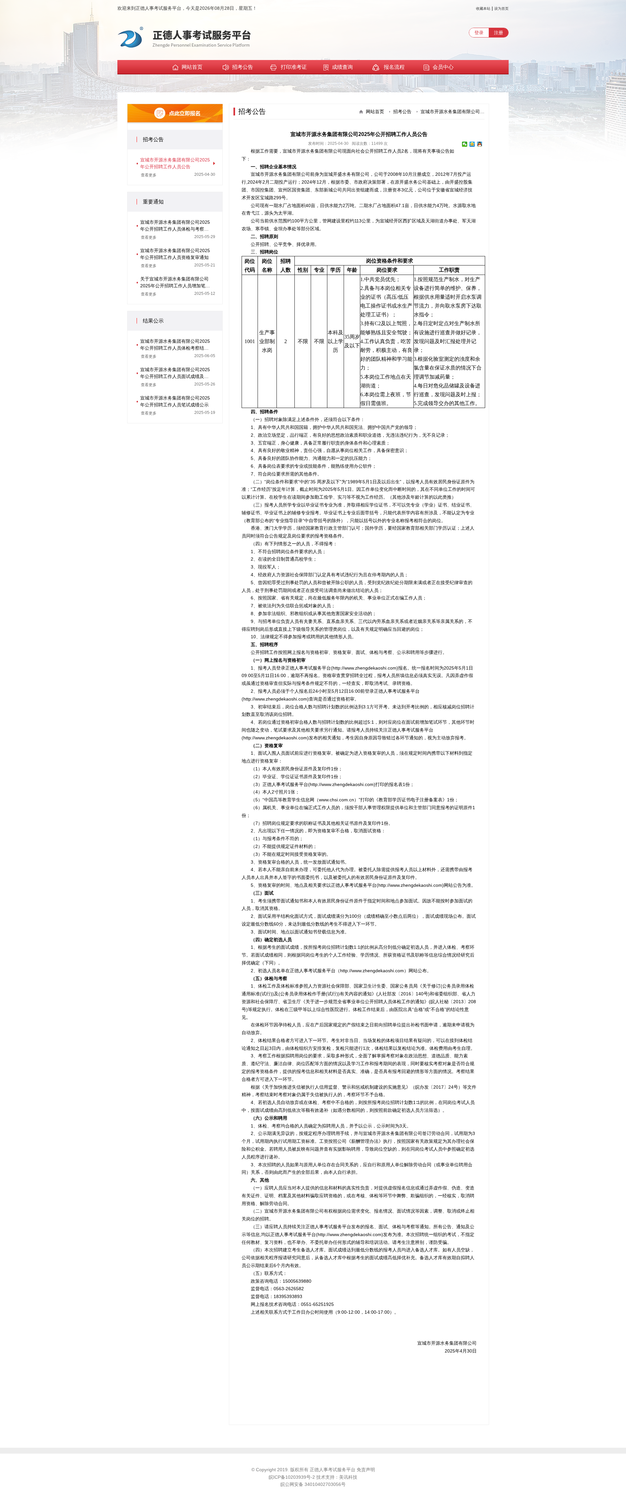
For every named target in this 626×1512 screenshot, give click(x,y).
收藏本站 (483, 8)
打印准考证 (294, 67)
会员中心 (443, 67)
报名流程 (393, 67)
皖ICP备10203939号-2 (292, 1477)
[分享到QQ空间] (472, 144)
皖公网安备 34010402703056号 (313, 1484)
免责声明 (366, 1469)
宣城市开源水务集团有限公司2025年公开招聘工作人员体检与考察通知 (175, 226)
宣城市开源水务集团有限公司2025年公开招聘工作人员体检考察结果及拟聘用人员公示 (175, 345)
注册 (498, 32)
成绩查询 (342, 67)
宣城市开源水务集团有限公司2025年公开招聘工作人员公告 (175, 163)
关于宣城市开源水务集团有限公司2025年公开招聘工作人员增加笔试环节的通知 (175, 282)
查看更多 (148, 175)
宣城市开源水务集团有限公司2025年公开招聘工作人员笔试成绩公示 (175, 401)
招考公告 (242, 67)
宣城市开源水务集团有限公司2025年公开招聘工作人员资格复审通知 (175, 254)
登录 (479, 32)
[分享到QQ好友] (480, 144)
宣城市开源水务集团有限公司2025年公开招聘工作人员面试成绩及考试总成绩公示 (175, 373)
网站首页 (192, 67)
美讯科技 (348, 1477)
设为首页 (501, 8)
